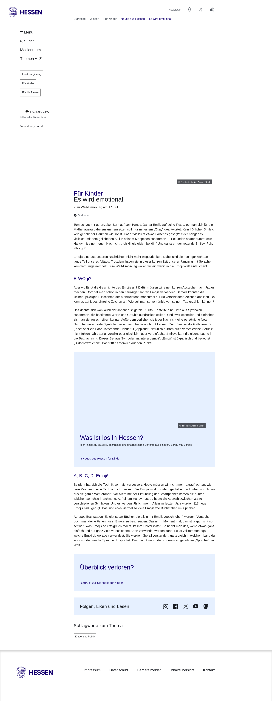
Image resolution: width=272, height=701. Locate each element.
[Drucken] (120, 215)
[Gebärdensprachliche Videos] (200, 9)
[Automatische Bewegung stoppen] (22, 111)
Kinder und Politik (85, 636)
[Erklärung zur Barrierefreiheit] (212, 9)
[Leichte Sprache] (189, 9)
